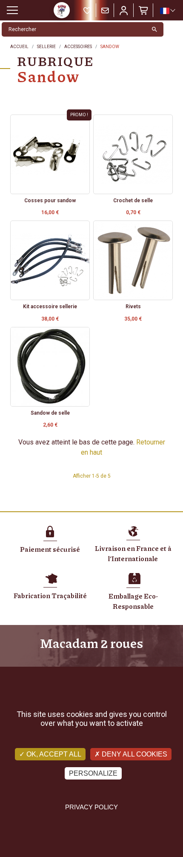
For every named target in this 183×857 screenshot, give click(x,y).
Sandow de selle (50, 413)
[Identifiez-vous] (124, 10)
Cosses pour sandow (50, 201)
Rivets (133, 307)
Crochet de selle (133, 201)
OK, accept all (53, 754)
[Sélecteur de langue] (167, 11)
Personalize (93, 773)
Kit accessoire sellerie (50, 307)
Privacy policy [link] (91, 807)
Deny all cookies (133, 754)
